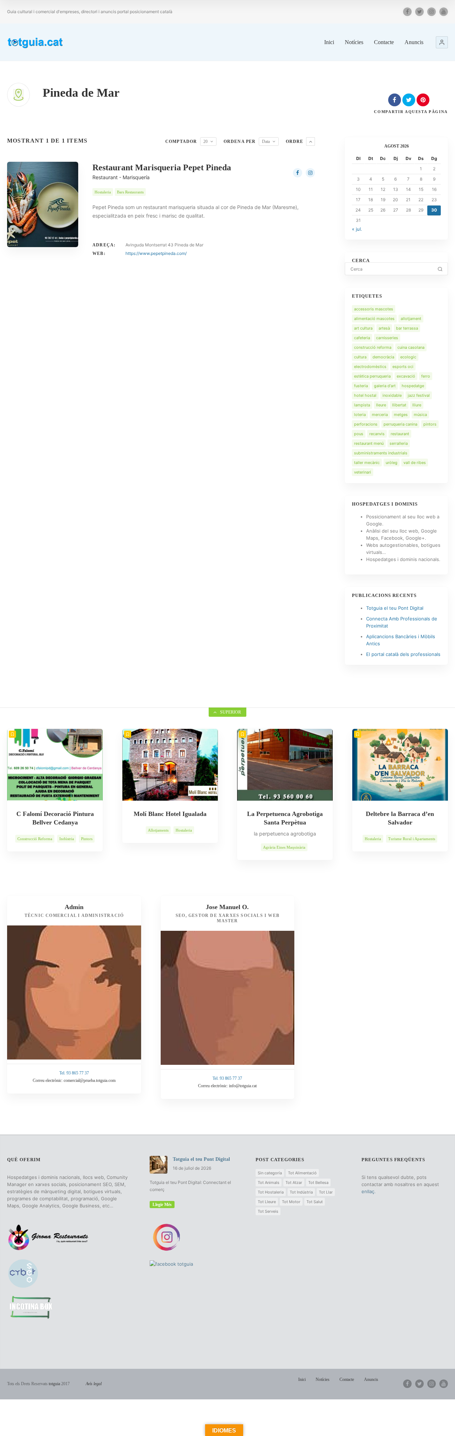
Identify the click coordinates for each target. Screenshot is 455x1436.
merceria (380, 414)
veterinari (362, 472)
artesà (384, 328)
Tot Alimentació (302, 1172)
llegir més (162, 1204)
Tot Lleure (267, 1201)
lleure (381, 404)
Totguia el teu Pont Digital (394, 608)
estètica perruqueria (372, 376)
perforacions (366, 424)
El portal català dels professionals (403, 654)
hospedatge (413, 385)
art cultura (363, 328)
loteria (360, 414)
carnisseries (387, 337)
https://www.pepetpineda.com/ (156, 253)
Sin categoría (270, 1172)
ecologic (408, 356)
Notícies (354, 42)
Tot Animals (268, 1182)
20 (205, 141)
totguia (54, 1383)
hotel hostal (365, 395)
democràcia (383, 356)
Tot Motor (291, 1201)
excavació (406, 376)
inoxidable (392, 395)
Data (266, 141)
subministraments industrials (380, 452)
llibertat (399, 404)
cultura (360, 356)
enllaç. (369, 1191)
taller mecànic (367, 462)
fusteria (361, 385)
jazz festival (419, 395)
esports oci (402, 366)
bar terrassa (407, 328)
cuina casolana (410, 347)
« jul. (357, 229)
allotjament (411, 318)
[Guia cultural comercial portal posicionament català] (35, 42)
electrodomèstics (370, 366)
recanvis (377, 433)
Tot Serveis (268, 1211)
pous (358, 433)
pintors (430, 424)
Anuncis (414, 42)
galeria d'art (385, 385)
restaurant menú (369, 443)
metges (401, 414)
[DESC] (310, 141)
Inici (329, 42)
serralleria (399, 443)
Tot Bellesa (318, 1182)
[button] (442, 42)
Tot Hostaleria (271, 1192)
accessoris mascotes (373, 308)
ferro (425, 376)
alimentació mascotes (374, 318)
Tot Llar (326, 1192)
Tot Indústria (301, 1192)
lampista (362, 404)
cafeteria (362, 337)
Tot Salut (314, 1201)
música (420, 414)
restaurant (400, 433)
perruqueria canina (400, 424)
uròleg (391, 462)
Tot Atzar (293, 1182)
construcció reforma (372, 347)
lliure (416, 404)
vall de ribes (414, 462)
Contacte (384, 42)
